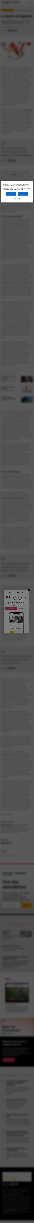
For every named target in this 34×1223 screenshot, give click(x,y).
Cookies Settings (16, 198)
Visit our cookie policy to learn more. (15, 189)
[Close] (31, 182)
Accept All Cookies (23, 194)
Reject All (11, 194)
